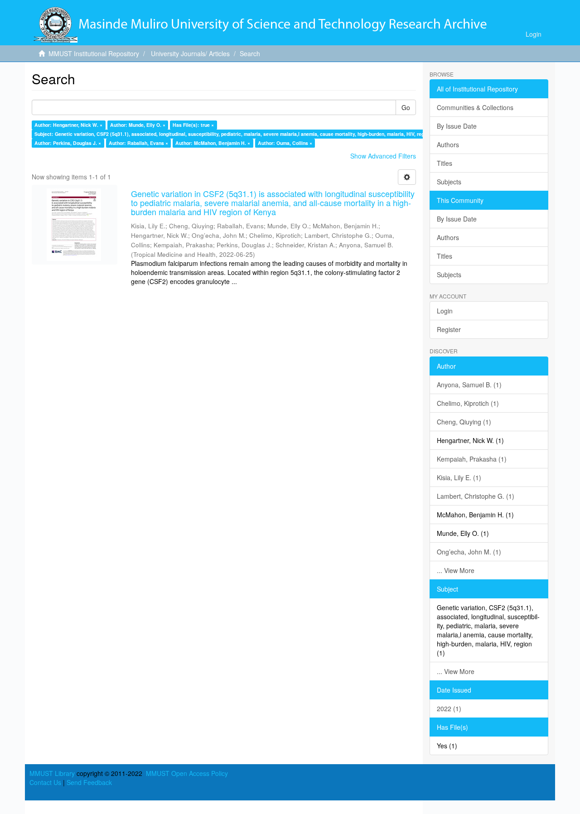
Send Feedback (89, 782)
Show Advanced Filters (383, 155)
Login (445, 310)
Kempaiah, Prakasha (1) (472, 458)
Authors (448, 144)
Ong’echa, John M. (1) (469, 551)
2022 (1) (449, 708)
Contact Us (45, 782)
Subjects (449, 181)
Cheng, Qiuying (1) (464, 421)
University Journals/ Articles (190, 53)
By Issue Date (457, 125)
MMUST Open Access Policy (187, 773)
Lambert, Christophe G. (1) (475, 496)
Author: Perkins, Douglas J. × (67, 143)
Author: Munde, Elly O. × (137, 124)
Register (449, 329)
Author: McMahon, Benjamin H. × (212, 143)
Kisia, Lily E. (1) (459, 477)
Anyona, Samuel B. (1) (469, 384)
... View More (455, 570)
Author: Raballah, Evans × (138, 143)
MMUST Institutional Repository (93, 53)
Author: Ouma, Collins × (285, 143)
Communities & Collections (475, 107)
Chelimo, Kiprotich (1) (468, 403)
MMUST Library (52, 773)
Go (405, 107)
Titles (444, 163)
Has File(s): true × (193, 124)
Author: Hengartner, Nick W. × (68, 124)
